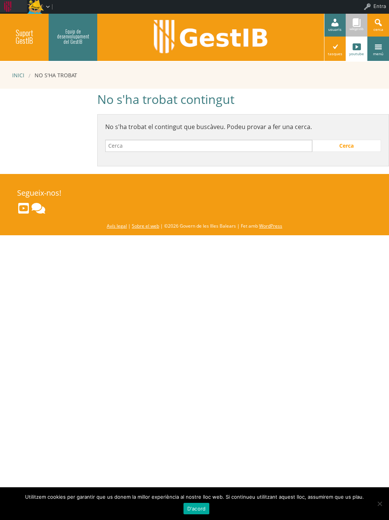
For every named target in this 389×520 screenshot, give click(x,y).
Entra (379, 6)
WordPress (270, 226)
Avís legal (117, 226)
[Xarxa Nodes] (38, 208)
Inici (18, 75)
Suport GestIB (24, 36)
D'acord (196, 509)
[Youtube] (23, 208)
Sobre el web (145, 226)
